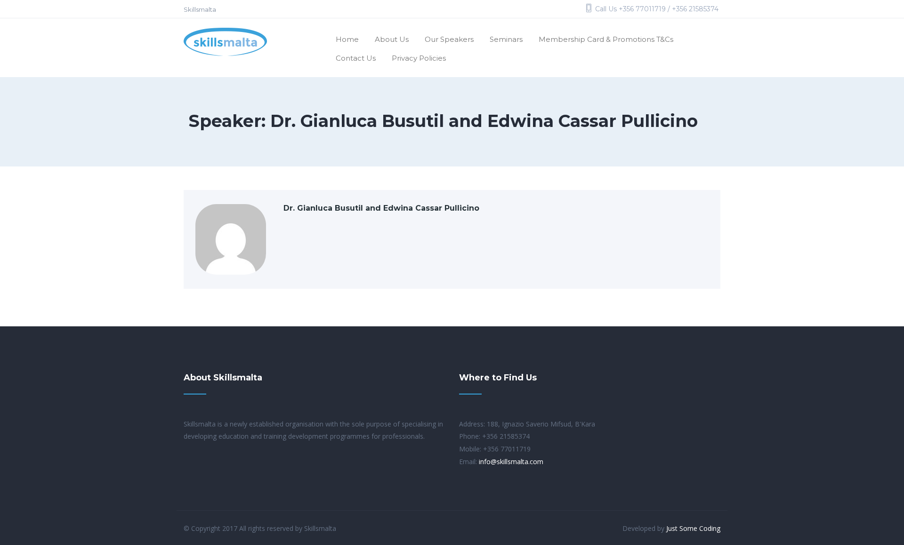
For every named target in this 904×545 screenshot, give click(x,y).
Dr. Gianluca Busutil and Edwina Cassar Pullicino (381, 208)
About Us (392, 39)
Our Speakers (449, 39)
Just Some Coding (693, 528)
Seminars (506, 39)
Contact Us (356, 58)
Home (347, 39)
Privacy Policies (419, 58)
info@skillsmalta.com (511, 461)
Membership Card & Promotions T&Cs (606, 39)
